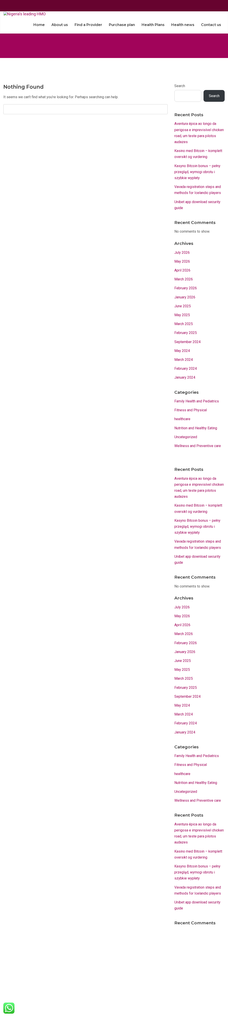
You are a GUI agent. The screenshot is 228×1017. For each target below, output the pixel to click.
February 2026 (185, 288)
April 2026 (182, 270)
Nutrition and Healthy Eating (195, 428)
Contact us (211, 25)
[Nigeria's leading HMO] (25, 13)
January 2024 (184, 377)
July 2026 (182, 252)
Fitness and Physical (190, 410)
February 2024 (185, 368)
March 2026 (183, 279)
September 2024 (187, 342)
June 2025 (182, 306)
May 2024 (182, 351)
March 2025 (183, 324)
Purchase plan (122, 25)
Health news (182, 25)
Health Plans (153, 25)
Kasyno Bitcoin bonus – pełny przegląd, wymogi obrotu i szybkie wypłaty (197, 172)
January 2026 (184, 297)
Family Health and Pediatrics (196, 401)
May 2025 (182, 315)
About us (59, 25)
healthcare (182, 419)
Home (39, 25)
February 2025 (185, 333)
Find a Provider (88, 25)
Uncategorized (185, 437)
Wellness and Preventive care (197, 446)
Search (179, 86)
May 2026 (182, 261)
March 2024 (183, 360)
